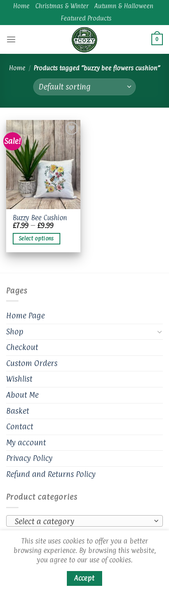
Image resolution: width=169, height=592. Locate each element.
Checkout (22, 347)
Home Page (25, 315)
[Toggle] (159, 331)
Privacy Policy (29, 458)
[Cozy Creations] (84, 39)
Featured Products (86, 18)
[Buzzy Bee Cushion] (43, 164)
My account (26, 442)
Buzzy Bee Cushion (40, 218)
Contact (19, 426)
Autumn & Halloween (123, 6)
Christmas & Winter (62, 6)
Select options (36, 238)
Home (21, 6)
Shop (14, 331)
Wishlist (19, 378)
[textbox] (82, 521)
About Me (22, 394)
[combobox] (84, 521)
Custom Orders (31, 363)
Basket (17, 410)
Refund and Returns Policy (51, 474)
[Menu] (11, 39)
